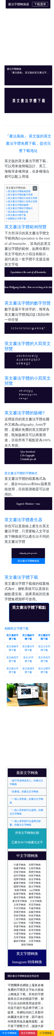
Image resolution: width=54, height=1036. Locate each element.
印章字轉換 (35, 883)
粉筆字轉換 (35, 930)
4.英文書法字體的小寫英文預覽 (21, 201)
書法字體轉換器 (18, 4)
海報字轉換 (20, 890)
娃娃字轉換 (35, 919)
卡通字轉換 (20, 933)
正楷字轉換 (35, 868)
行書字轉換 (20, 864)
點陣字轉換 (20, 893)
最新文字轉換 (29, 773)
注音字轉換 (35, 941)
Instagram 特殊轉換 (27, 962)
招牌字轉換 (20, 879)
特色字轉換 (35, 915)
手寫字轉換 (20, 908)
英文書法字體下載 (21, 577)
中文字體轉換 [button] (9, 1033)
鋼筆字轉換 (35, 897)
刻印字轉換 (20, 875)
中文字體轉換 (29, 856)
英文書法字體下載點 (29, 607)
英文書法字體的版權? (24, 413)
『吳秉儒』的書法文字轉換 (24, 791)
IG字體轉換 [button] (46, 1033)
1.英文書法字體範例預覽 (18, 191)
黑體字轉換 (35, 872)
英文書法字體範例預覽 (25, 226)
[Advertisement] (27, 38)
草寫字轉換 (35, 904)
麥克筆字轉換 (19, 901)
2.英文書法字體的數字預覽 (19, 194)
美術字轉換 (20, 915)
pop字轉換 (34, 890)
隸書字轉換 (20, 930)
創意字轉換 (35, 926)
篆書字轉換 (20, 883)
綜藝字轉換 (35, 912)
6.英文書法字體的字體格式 (19, 208)
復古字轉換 (35, 886)
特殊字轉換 (35, 875)
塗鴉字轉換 (20, 912)
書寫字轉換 (20, 897)
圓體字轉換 (20, 886)
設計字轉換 (20, 923)
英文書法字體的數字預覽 (27, 303)
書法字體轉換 (14, 69)
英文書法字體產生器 (23, 519)
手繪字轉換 (35, 908)
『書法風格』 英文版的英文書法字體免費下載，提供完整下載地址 (28, 143)
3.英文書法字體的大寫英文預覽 (21, 198)
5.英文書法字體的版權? (17, 205)
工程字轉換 (20, 919)
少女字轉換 (36, 901)
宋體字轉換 (35, 864)
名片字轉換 (35, 933)
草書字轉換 (20, 926)
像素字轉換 (35, 893)
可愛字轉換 (35, 923)
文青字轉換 (20, 904)
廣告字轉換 (27, 944)
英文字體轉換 (29, 954)
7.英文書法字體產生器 (17, 212)
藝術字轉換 (20, 941)
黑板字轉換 (35, 937)
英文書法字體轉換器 (28, 561)
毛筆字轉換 (20, 937)
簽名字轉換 (35, 879)
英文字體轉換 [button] (28, 1033)
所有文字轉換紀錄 (27, 832)
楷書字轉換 (20, 868)
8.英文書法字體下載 (16, 215)
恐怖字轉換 (20, 872)
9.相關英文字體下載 (16, 218)
